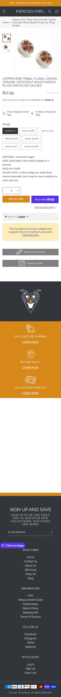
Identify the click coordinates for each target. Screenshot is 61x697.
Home (5, 22)
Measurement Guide (30, 599)
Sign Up (30, 668)
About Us (30, 565)
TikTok (30, 642)
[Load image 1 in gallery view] (7, 38)
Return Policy (31, 608)
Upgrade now (30, 235)
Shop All (31, 574)
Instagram (30, 638)
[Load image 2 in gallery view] (7, 48)
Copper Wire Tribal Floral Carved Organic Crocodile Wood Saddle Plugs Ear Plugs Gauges (34, 22)
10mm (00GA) (31, 146)
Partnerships (30, 604)
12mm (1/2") (11, 146)
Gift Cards (30, 569)
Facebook (30, 634)
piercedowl (24, 692)
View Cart (30, 672)
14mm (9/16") (32, 138)
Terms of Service (30, 616)
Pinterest (30, 646)
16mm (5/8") (11, 138)
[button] (4, 11)
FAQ (30, 595)
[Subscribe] (51, 532)
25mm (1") (10, 131)
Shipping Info (30, 612)
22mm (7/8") (28, 131)
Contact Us (30, 561)
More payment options (45, 207)
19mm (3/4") (49, 132)
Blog (30, 578)
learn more (30, 342)
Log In (30, 664)
